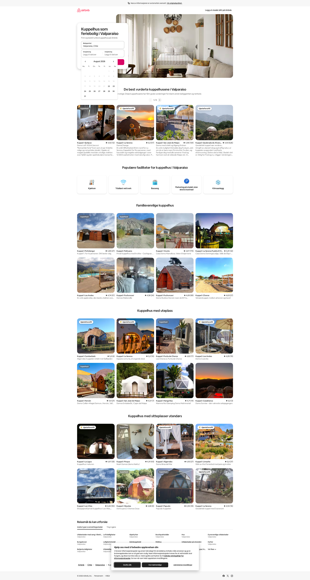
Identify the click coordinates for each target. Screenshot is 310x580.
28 (104, 91)
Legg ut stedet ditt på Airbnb (218, 10)
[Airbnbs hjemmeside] (83, 10)
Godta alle (127, 565)
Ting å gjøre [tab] (111, 527)
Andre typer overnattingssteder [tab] (90, 527)
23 (114, 86)
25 (90, 91)
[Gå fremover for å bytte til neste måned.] (113, 61)
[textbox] (92, 54)
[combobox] (102, 46)
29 (109, 91)
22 (109, 86)
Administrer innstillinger (182, 565)
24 (85, 91)
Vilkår (107, 576)
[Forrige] (151, 100)
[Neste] (160, 100)
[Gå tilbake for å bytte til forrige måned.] (85, 61)
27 (99, 91)
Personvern (98, 576)
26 (94, 91)
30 (114, 91)
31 (85, 96)
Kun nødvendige (155, 565)
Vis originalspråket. (174, 3)
